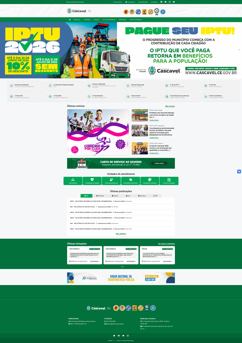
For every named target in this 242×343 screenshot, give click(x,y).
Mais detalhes (121, 234)
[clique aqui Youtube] (123, 335)
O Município (76, 19)
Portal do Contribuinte (136, 19)
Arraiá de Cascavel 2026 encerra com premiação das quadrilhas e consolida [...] (160, 148)
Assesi (114, 340)
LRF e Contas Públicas (109, 19)
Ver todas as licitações (166, 244)
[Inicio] (69, 19)
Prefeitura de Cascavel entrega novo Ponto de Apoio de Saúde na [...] (161, 115)
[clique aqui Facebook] (118, 335)
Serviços (96, 19)
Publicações (122, 19)
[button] (123, 266)
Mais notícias (170, 106)
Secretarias (87, 19)
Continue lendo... (154, 120)
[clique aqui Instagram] (128, 335)
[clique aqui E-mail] (114, 335)
